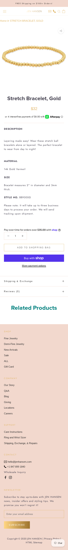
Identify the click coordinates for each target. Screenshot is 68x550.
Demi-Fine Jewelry (14, 344)
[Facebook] (5, 477)
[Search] (59, 11)
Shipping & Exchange (18, 281)
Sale (6, 355)
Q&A (6, 390)
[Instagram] (10, 477)
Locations (9, 407)
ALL (6, 361)
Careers (8, 413)
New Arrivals (11, 349)
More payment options (34, 265)
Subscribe (17, 525)
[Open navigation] (4, 11)
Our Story (9, 385)
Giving (7, 402)
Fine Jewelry (11, 338)
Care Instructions (13, 431)
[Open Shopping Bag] (63, 11)
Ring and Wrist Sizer (15, 437)
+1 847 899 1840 (16, 466)
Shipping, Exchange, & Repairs (20, 443)
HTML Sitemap (34, 542)
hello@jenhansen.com (20, 461)
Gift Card (9, 366)
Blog (6, 396)
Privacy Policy (52, 538)
